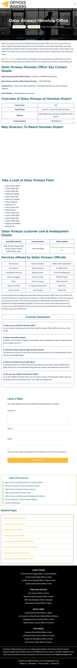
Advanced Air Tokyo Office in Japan (38, 603)
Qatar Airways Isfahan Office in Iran (17, 553)
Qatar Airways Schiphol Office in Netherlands (20, 547)
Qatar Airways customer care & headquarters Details (25, 496)
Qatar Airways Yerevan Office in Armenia (38, 623)
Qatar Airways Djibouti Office (14, 536)
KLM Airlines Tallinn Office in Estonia (38, 642)
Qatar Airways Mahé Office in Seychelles (19, 541)
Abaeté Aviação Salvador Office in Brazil (39, 596)
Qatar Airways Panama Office (14, 518)
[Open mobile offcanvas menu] (74, 4)
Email (10, 439)
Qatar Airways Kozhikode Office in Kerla (18, 559)
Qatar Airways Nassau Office (14, 524)
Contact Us (55, 663)
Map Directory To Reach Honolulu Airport (20, 489)
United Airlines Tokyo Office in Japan (38, 613)
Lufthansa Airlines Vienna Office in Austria (38, 635)
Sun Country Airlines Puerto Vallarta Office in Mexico (38, 616)
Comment (12, 411)
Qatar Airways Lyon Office (13, 530)
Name (10, 429)
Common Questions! (12, 503)
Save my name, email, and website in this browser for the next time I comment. (37, 452)
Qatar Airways (34, 27)
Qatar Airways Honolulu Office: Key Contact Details (24, 482)
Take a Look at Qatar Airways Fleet (18, 493)
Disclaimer (32, 663)
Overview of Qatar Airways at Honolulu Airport (22, 486)
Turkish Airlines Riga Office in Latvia (38, 577)
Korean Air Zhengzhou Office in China (38, 639)
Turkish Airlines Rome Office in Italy (38, 584)
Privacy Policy (43, 663)
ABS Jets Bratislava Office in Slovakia (39, 600)
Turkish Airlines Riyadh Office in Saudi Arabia (38, 580)
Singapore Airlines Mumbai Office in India (38, 619)
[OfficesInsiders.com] (14, 4)
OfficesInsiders (19, 27)
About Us (23, 663)
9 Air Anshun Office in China (38, 593)
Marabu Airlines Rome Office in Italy (38, 632)
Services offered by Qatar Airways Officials (21, 499)
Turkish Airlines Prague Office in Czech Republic (38, 574)
